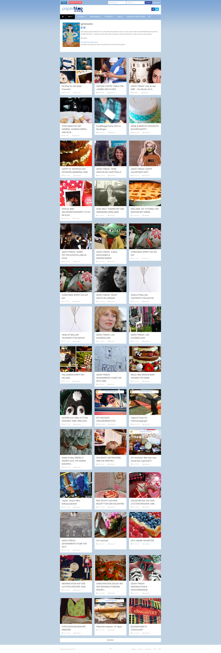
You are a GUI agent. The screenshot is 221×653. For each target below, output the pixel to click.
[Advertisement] (117, 9)
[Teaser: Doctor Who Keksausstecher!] (76, 485)
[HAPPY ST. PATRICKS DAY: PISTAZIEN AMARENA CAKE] (76, 153)
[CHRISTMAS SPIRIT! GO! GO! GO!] (145, 236)
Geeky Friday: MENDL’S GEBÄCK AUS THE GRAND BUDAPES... (74, 461)
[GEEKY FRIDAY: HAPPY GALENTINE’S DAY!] (145, 153)
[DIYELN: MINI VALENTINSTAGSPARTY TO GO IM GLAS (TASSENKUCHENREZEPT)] (76, 193)
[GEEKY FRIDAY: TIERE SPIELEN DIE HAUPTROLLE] (110, 153)
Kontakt (133, 649)
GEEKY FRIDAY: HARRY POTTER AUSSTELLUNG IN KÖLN (74, 255)
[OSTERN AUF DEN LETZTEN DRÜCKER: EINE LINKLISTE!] (76, 402)
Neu (69, 17)
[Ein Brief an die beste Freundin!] (76, 70)
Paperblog (63, 649)
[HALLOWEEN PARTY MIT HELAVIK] (76, 359)
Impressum (148, 649)
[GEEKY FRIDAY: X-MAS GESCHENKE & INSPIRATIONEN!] (110, 236)
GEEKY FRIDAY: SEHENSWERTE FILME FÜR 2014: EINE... (108, 378)
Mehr (111, 640)
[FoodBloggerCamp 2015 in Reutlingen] (110, 110)
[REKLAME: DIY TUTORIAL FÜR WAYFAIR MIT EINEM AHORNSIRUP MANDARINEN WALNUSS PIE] (145, 193)
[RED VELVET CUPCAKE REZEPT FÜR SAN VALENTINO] (110, 485)
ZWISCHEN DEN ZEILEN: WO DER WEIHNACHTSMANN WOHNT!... (109, 586)
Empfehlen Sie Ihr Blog (75, 2)
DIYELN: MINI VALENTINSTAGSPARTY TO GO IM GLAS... (76, 212)
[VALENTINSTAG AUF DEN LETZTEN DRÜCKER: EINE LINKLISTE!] (145, 485)
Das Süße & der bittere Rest (89, 42)
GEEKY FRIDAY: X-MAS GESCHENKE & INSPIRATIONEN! (106, 255)
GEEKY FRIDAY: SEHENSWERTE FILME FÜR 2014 (74, 543)
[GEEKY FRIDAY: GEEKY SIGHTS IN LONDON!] (110, 279)
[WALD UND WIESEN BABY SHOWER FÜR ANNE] (145, 359)
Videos (119, 17)
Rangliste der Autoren (136, 17)
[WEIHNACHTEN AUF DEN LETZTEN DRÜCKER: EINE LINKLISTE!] (76, 568)
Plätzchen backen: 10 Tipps (109, 626)
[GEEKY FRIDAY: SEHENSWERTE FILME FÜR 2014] (76, 525)
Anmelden (148, 2)
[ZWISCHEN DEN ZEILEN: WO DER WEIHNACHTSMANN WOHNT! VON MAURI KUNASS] (110, 568)
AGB (160, 649)
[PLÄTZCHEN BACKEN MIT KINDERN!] (76, 611)
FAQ (155, 649)
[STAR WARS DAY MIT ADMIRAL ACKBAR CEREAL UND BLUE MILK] (76, 110)
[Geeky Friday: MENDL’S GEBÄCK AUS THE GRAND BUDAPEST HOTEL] (76, 442)
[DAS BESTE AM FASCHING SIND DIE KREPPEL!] (110, 442)
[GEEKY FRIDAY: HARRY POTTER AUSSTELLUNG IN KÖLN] (76, 236)
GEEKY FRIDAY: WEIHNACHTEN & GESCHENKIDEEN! (139, 586)
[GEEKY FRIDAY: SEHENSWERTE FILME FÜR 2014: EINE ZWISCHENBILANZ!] (110, 359)
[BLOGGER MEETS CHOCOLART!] (145, 611)
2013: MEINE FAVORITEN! (142, 540)
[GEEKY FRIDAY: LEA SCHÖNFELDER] (110, 319)
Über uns (140, 649)
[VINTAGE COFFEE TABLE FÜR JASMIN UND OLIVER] (110, 70)
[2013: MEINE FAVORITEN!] (145, 525)
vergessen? (156, 2)
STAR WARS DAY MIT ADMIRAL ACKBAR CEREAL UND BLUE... (74, 129)
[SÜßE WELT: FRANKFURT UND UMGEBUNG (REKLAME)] (110, 193)
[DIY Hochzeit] (110, 525)
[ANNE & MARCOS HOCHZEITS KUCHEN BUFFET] (145, 110)
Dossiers (108, 17)
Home (64, 2)
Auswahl (81, 17)
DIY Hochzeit (102, 540)
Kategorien (94, 17)
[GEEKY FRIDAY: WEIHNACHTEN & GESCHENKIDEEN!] (145, 568)
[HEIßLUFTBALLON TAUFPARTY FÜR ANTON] (145, 279)
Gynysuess (78, 92)
